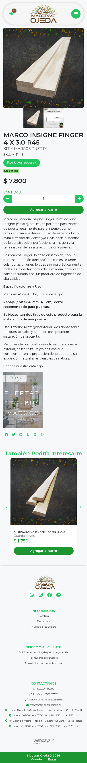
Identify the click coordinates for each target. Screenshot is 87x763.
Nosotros (43, 616)
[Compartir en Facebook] (6, 434)
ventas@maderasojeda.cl (45, 704)
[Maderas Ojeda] (43, 14)
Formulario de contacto (43, 657)
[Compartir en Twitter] (13, 434)
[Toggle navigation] (76, 14)
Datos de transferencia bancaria (43, 663)
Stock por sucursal (21, 162)
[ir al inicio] (45, 582)
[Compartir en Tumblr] (28, 434)
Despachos (43, 621)
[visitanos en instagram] (41, 595)
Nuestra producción (43, 626)
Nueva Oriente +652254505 (45, 699)
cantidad (12, 192)
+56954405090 (45, 688)
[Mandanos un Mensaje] (59, 595)
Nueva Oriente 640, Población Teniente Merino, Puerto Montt (45, 710)
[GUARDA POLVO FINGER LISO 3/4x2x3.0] (43, 491)
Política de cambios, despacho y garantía (43, 652)
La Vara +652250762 (45, 694)
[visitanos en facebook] (50, 595)
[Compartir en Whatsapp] (42, 434)
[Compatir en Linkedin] (35, 434)
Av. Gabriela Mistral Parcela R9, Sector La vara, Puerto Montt (45, 720)
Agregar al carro (43, 210)
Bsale (52, 759)
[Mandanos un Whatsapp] (32, 595)
